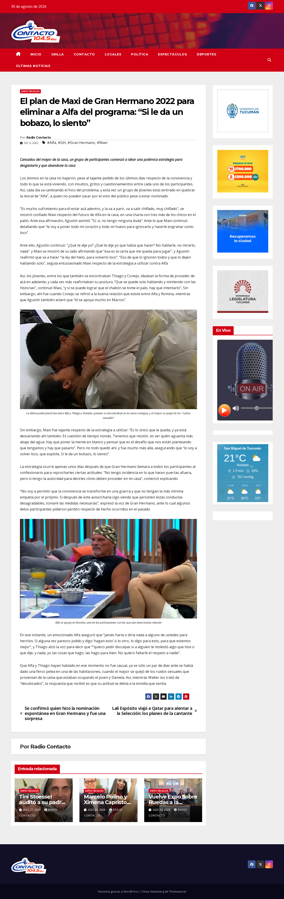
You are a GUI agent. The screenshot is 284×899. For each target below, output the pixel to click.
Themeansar (177, 891)
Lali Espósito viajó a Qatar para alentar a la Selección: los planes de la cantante (152, 711)
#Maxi (102, 142)
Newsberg (157, 891)
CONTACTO (84, 54)
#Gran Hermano (81, 142)
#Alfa (51, 142)
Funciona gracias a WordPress (118, 891)
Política (139, 54)
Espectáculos (172, 54)
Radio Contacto (38, 137)
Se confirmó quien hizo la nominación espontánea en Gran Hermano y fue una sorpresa (65, 713)
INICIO (35, 54)
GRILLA (57, 54)
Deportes (206, 54)
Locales (113, 54)
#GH (62, 142)
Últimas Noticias (33, 66)
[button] (269, 59)
